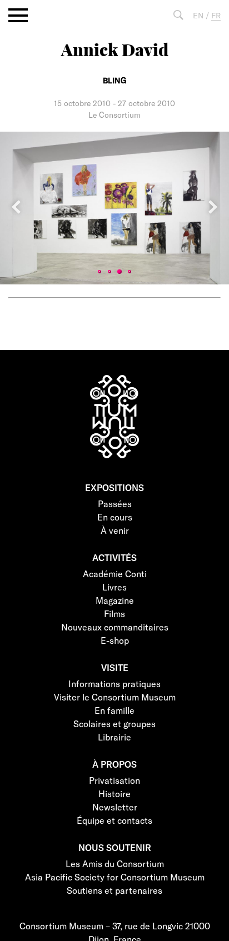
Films (114, 613)
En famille (114, 710)
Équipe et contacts (114, 820)
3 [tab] (119, 271)
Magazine (115, 600)
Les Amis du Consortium (115, 863)
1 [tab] (99, 271)
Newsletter (114, 807)
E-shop (115, 640)
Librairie (114, 737)
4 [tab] (129, 271)
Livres (114, 587)
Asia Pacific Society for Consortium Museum (115, 877)
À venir (115, 530)
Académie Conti (115, 573)
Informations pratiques (114, 683)
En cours (114, 517)
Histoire (114, 793)
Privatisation (114, 780)
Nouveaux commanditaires (114, 627)
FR (216, 15)
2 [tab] (109, 271)
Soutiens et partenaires (114, 890)
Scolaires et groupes (114, 723)
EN (198, 15)
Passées (115, 503)
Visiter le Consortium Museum (115, 697)
